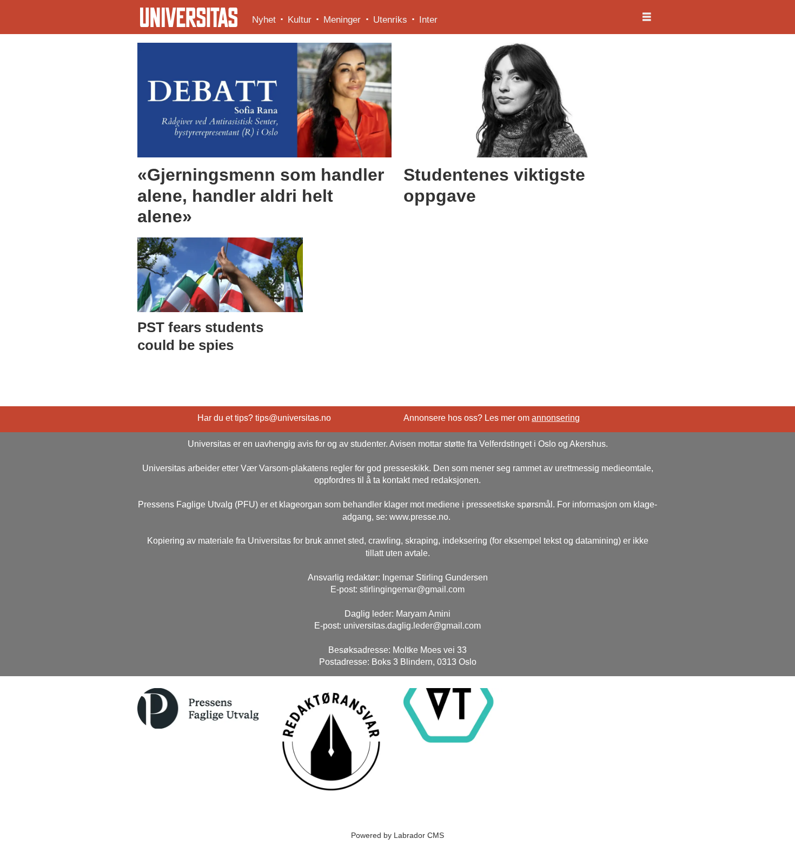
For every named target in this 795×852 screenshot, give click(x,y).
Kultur (300, 20)
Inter (428, 20)
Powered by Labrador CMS (397, 835)
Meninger (342, 20)
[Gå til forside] (188, 17)
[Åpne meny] (646, 17)
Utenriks (390, 20)
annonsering (556, 417)
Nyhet (264, 20)
